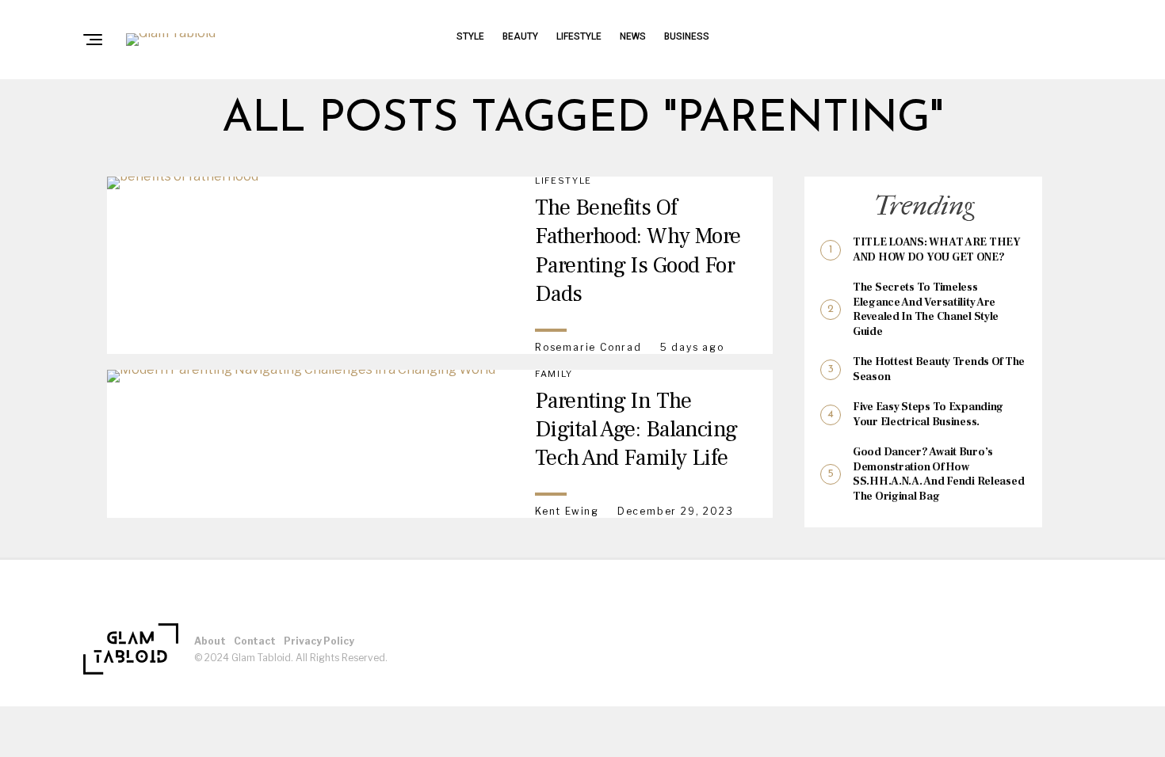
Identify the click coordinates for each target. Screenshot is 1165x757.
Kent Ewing (567, 511)
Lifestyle (579, 36)
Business (686, 36)
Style (470, 36)
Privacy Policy (319, 641)
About (210, 641)
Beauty (520, 36)
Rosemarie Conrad (588, 347)
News (633, 36)
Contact (255, 641)
